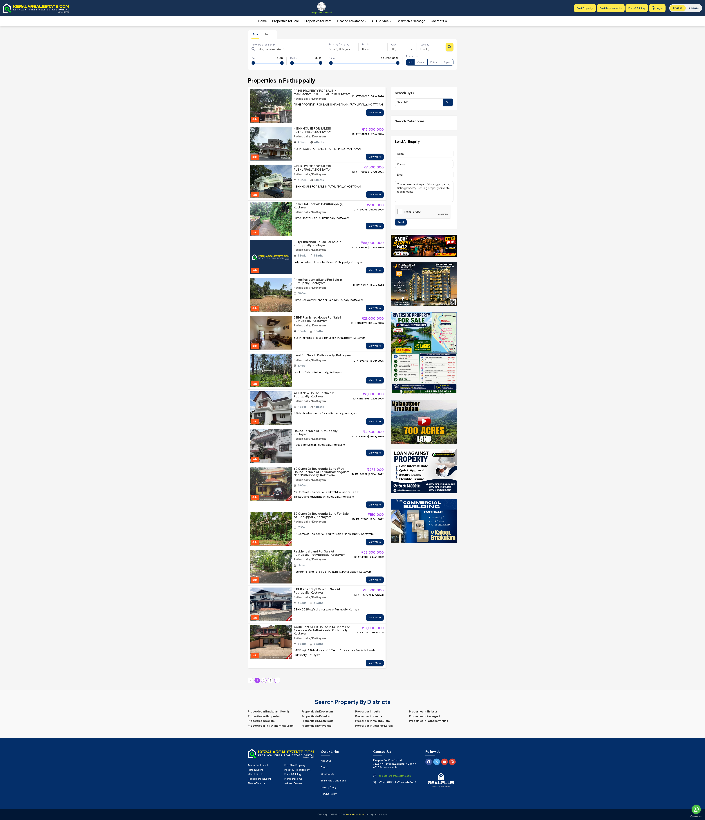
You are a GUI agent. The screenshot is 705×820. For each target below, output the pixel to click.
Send (401, 222)
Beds (255, 58)
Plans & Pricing (636, 8)
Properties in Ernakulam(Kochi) (268, 711)
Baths (293, 58)
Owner (421, 62)
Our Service (380, 21)
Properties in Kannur (368, 716)
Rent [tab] (268, 34)
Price (332, 58)
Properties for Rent (318, 21)
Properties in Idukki (368, 711)
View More (375, 112)
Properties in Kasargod (424, 716)
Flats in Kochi (255, 769)
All (410, 62)
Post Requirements (611, 8)
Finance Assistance (351, 21)
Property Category (339, 44)
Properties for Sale (285, 21)
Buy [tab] (255, 34)
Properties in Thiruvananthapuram (271, 725)
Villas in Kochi (255, 774)
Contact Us (439, 21)
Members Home (293, 778)
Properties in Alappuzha (264, 716)
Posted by (411, 56)
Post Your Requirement (297, 769)
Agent (447, 62)
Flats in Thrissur (256, 783)
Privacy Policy (329, 787)
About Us (326, 760)
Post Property (585, 8)
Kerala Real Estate (356, 814)
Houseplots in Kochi (259, 778)
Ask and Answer (293, 783)
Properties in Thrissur (423, 711)
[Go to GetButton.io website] (696, 816)
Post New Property (294, 765)
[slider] (253, 63)
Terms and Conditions (333, 780)
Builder (434, 62)
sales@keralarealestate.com (395, 775)
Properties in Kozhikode (317, 720)
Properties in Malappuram (372, 720)
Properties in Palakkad (316, 716)
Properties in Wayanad (317, 725)
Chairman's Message (411, 21)
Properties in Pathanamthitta (428, 720)
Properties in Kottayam (317, 711)
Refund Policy (329, 793)
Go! (448, 102)
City (393, 44)
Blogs (324, 767)
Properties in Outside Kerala (374, 725)
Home (262, 21)
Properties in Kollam (261, 720)
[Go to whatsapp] (696, 809)
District (366, 44)
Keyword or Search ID (263, 44)
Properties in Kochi (258, 765)
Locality (424, 44)
